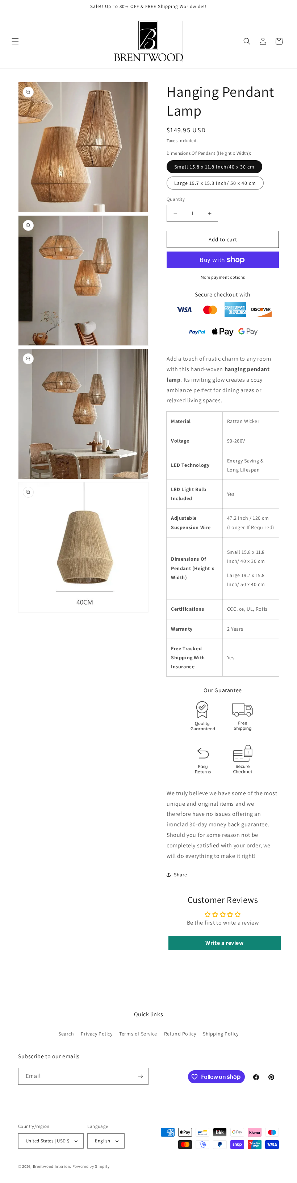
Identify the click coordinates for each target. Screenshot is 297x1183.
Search (66, 1033)
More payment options (223, 277)
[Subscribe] (140, 1076)
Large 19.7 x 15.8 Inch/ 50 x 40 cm (215, 183)
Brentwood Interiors (52, 1166)
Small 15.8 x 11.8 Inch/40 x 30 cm (214, 166)
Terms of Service (138, 1033)
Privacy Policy (96, 1033)
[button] (15, 41)
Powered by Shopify (91, 1166)
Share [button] (180, 874)
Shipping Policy (221, 1033)
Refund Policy (180, 1033)
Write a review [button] (224, 943)
